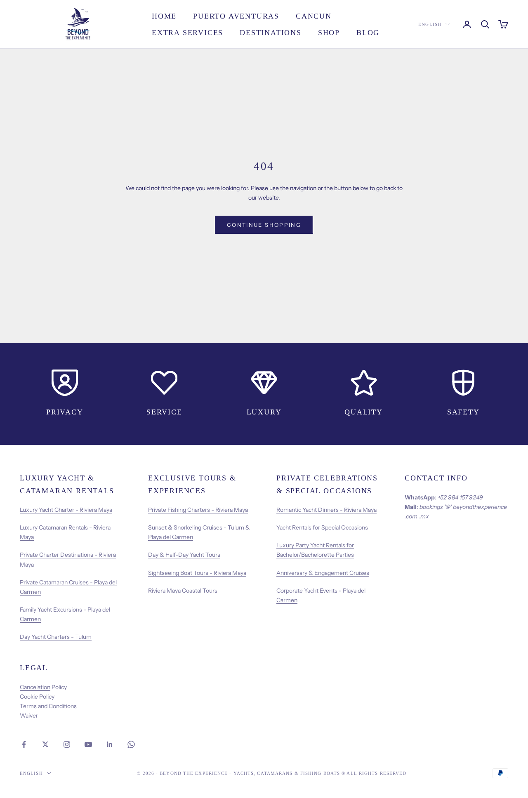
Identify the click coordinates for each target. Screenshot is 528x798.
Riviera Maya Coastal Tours (182, 590)
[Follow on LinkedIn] (110, 744)
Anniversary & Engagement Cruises (322, 573)
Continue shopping (264, 224)
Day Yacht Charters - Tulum (56, 636)
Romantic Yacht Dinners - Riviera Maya (326, 509)
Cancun (314, 16)
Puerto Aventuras (236, 16)
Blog (368, 32)
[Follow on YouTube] (88, 744)
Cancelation (35, 687)
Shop (329, 32)
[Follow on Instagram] (67, 744)
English (429, 24)
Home (164, 16)
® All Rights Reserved (374, 773)
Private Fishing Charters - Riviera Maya (198, 509)
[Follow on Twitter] (45, 744)
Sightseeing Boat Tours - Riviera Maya (197, 573)
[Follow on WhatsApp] (131, 744)
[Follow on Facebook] (24, 744)
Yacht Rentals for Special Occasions (322, 527)
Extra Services (187, 32)
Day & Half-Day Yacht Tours (184, 554)
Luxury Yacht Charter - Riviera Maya (66, 509)
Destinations (271, 32)
